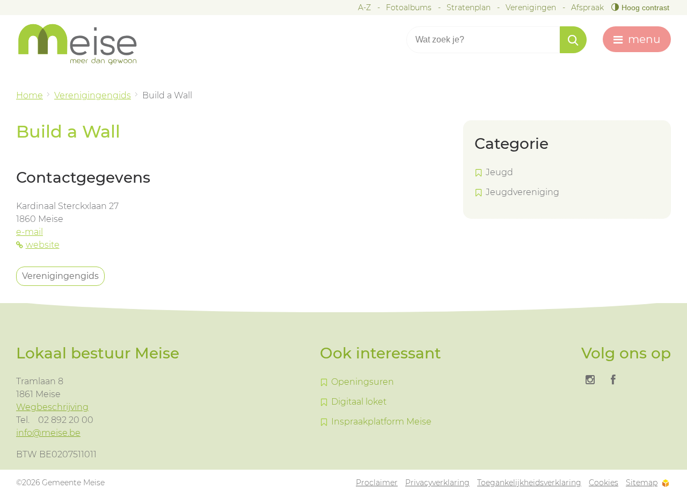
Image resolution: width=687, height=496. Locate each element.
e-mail (29, 232)
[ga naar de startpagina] (86, 44)
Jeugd (499, 172)
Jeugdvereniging (522, 192)
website (43, 245)
